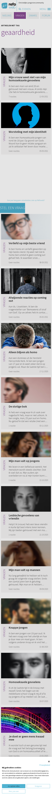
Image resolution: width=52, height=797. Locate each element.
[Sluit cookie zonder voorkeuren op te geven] (49, 761)
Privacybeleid (44, 765)
